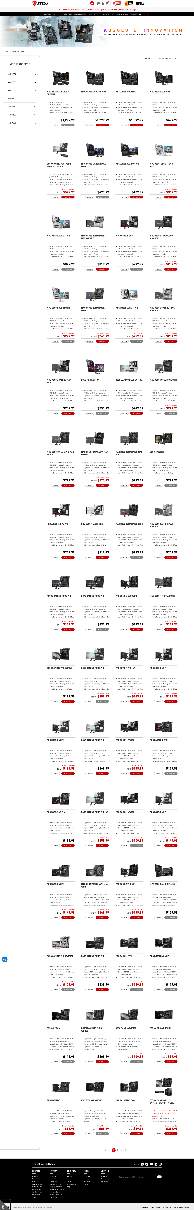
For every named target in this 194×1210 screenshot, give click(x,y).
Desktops (35, 1179)
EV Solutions (36, 1195)
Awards (69, 1176)
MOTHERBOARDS (95, 14)
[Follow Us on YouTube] (151, 1164)
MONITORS (68, 14)
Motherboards (37, 1187)
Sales (34, 1197)
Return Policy (54, 1181)
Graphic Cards (37, 1184)
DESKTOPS (57, 14)
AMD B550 (12, 106)
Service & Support (55, 1192)
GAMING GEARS (122, 14)
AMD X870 (12, 74)
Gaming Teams (71, 1184)
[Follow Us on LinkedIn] (156, 1164)
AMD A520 (12, 123)
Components (36, 1189)
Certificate (104, 1181)
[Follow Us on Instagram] (160, 1164)
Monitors (35, 1181)
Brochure (87, 1176)
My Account (53, 1176)
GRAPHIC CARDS (80, 14)
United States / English (181, 1207)
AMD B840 (12, 90)
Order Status (54, 1179)
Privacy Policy (155, 1207)
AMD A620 (12, 115)
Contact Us (144, 1207)
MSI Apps (87, 1181)
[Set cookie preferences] (5, 1204)
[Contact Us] (98, 3)
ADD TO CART (102, 125)
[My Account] (102, 3)
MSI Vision (104, 1176)
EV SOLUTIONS (135, 14)
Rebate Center (54, 1197)
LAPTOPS (47, 14)
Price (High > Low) (168, 58)
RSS (85, 1187)
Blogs (68, 1187)
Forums (69, 1179)
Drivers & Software (56, 1195)
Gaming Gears (37, 1192)
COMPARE (55, 125)
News (86, 1184)
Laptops (34, 1176)
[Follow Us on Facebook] (142, 1164)
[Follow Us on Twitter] (146, 1164)
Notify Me (68, 125)
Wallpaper (87, 1179)
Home (6, 51)
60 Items (148, 58)
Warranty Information (57, 1189)
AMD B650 (12, 98)
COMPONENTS (108, 14)
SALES (145, 14)
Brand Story (105, 1179)
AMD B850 (12, 82)
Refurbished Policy (56, 1184)
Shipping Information (56, 1187)
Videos (69, 1181)
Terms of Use (166, 1207)
